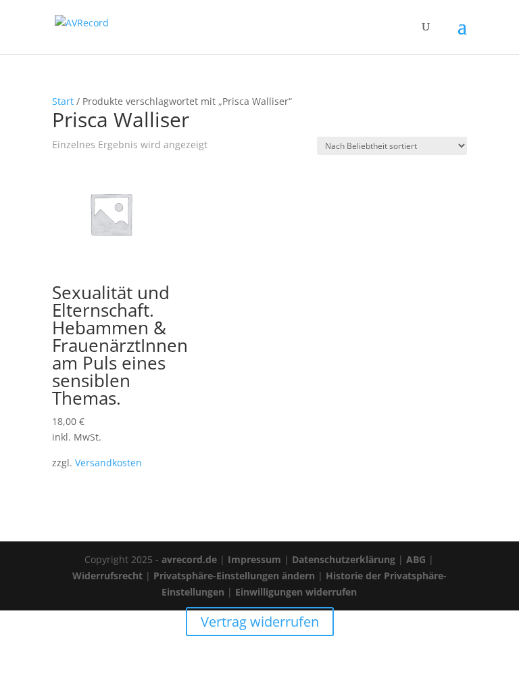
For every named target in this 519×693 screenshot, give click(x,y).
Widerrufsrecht (107, 575)
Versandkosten (108, 462)
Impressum (254, 559)
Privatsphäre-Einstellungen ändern (234, 575)
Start (63, 101)
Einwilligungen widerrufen (296, 591)
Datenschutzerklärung (343, 559)
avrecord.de (189, 559)
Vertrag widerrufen (260, 621)
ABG (416, 559)
